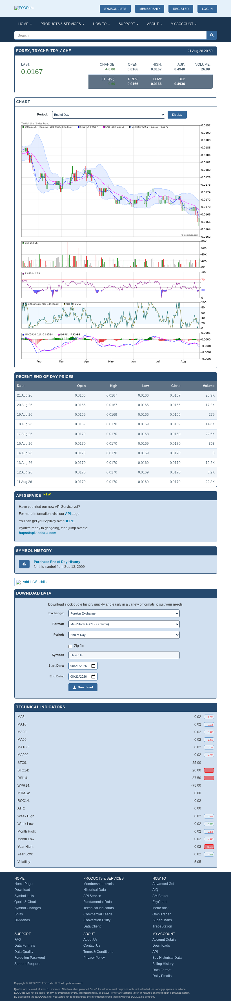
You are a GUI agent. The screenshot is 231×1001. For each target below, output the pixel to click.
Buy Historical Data (167, 958)
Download (84, 687)
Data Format (161, 970)
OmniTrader (161, 914)
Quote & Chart (25, 902)
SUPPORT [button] (127, 24)
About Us (90, 940)
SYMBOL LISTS (115, 8)
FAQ (17, 940)
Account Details (164, 940)
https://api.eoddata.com (37, 533)
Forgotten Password (29, 958)
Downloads (161, 945)
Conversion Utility (96, 920)
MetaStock (160, 908)
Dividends (22, 920)
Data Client (92, 926)
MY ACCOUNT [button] (182, 24)
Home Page (23, 884)
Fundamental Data (97, 902)
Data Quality (23, 952)
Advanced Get (163, 884)
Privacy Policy (94, 958)
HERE (69, 521)
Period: (42, 114)
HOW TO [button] (100, 24)
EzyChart (159, 902)
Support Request (27, 964)
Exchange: (56, 613)
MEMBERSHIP (149, 8)
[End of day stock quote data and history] (24, 5)
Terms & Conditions (98, 952)
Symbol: (58, 655)
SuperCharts (162, 920)
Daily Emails (162, 976)
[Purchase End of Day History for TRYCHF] (24, 564)
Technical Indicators (98, 908)
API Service (92, 896)
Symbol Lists (24, 896)
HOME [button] (23, 24)
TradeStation (162, 926)
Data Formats (24, 945)
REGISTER (181, 8)
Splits (18, 914)
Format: (58, 624)
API (68, 514)
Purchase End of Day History (57, 562)
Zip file (79, 646)
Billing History (163, 964)
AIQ (155, 890)
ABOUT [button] (153, 24)
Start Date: (56, 665)
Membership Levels (98, 884)
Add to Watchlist (35, 582)
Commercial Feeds (97, 914)
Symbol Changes (27, 908)
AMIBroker (160, 896)
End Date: (57, 676)
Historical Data (94, 890)
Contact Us (91, 945)
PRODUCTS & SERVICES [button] (61, 24)
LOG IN (207, 8)
